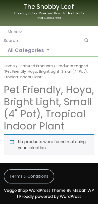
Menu (13, 32)
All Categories (26, 50)
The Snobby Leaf (49, 7)
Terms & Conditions (29, 176)
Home (9, 65)
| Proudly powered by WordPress (49, 196)
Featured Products (36, 65)
